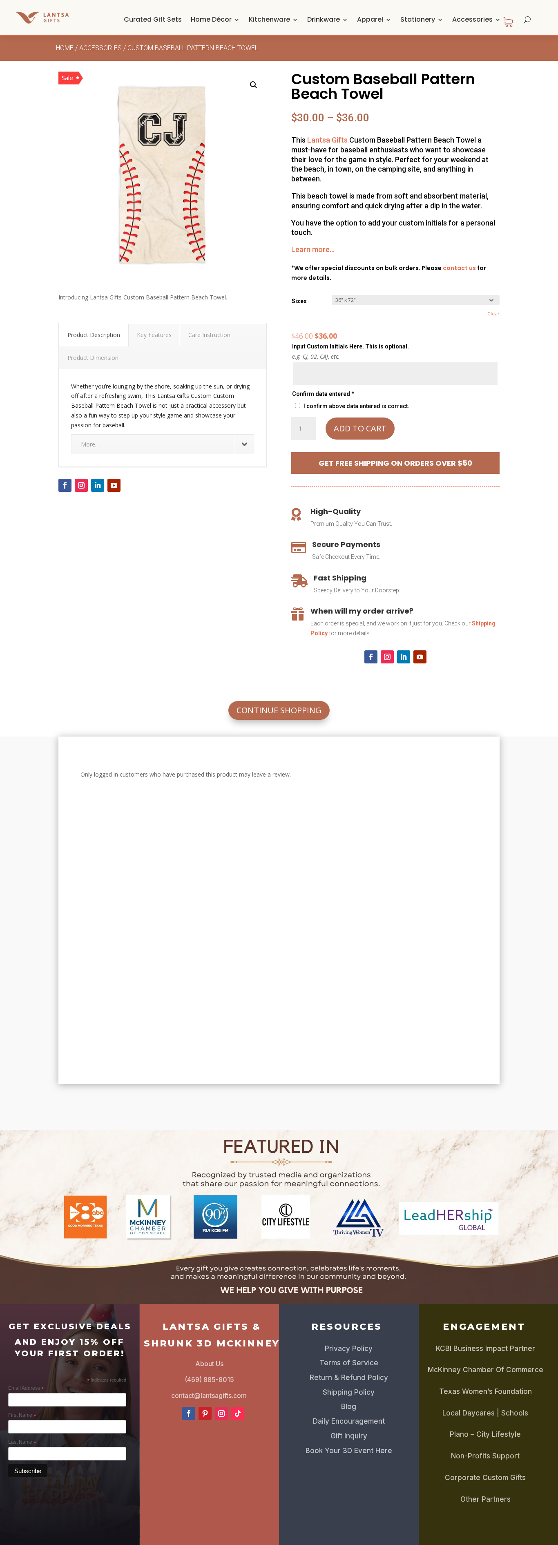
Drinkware (323, 19)
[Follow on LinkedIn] (97, 485)
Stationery (417, 19)
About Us (209, 1364)
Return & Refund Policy (349, 1377)
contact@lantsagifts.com (209, 1395)
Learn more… (313, 249)
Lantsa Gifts (327, 140)
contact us (459, 268)
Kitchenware (269, 19)
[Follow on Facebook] (64, 485)
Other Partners (485, 1499)
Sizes (299, 301)
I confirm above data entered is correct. (356, 406)
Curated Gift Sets (153, 19)
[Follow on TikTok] (237, 1413)
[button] (253, 85)
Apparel (370, 19)
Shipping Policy (349, 1392)
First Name (22, 1415)
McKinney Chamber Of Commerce (485, 1370)
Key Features (154, 335)
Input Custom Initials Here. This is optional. (350, 346)
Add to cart (360, 428)
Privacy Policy (349, 1348)
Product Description (93, 335)
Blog (348, 1406)
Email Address (26, 1388)
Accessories (472, 19)
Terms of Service (348, 1363)
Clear (493, 313)
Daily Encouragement (349, 1421)
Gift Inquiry (348, 1436)
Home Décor (211, 19)
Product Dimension (92, 358)
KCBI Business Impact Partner (485, 1348)
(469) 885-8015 (209, 1379)
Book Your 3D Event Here (349, 1451)
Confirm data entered (323, 394)
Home (65, 48)
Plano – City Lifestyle (485, 1434)
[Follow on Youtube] (114, 485)
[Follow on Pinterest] (205, 1413)
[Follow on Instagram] (81, 485)
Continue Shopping (279, 710)
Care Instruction (209, 335)
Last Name (22, 1442)
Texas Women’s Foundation (485, 1391)
